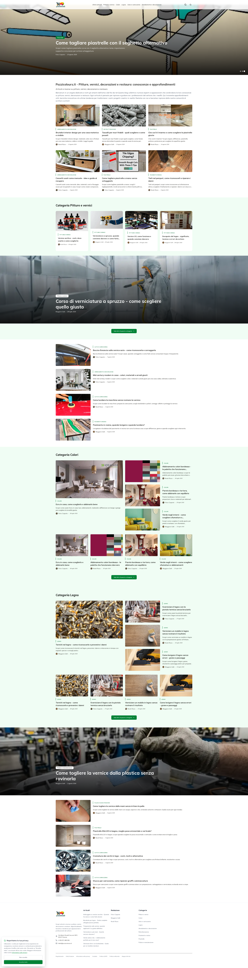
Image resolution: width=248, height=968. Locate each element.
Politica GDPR (103, 956)
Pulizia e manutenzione (64, 768)
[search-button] (185, 5)
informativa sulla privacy (19, 952)
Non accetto (23, 957)
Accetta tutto (23, 962)
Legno (123, 5)
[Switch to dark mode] (190, 4)
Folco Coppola (60, 54)
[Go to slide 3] (244, 71)
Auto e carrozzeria (133, 5)
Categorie (143, 910)
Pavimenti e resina (156, 175)
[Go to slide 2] (242, 71)
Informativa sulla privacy (83, 956)
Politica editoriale (115, 956)
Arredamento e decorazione (151, 5)
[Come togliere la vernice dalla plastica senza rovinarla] (124, 761)
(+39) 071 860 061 (64, 940)
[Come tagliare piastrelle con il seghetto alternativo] (124, 40)
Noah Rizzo (114, 921)
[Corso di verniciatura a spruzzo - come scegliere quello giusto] (124, 290)
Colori (118, 5)
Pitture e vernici (108, 5)
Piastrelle (60, 37)
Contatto (94, 956)
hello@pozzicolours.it (65, 943)
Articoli (86, 910)
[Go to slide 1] (240, 71)
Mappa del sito (126, 956)
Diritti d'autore (70, 956)
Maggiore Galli (60, 312)
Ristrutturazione (110, 129)
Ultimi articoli (97, 5)
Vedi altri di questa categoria (123, 331)
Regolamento (60, 956)
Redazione (115, 910)
